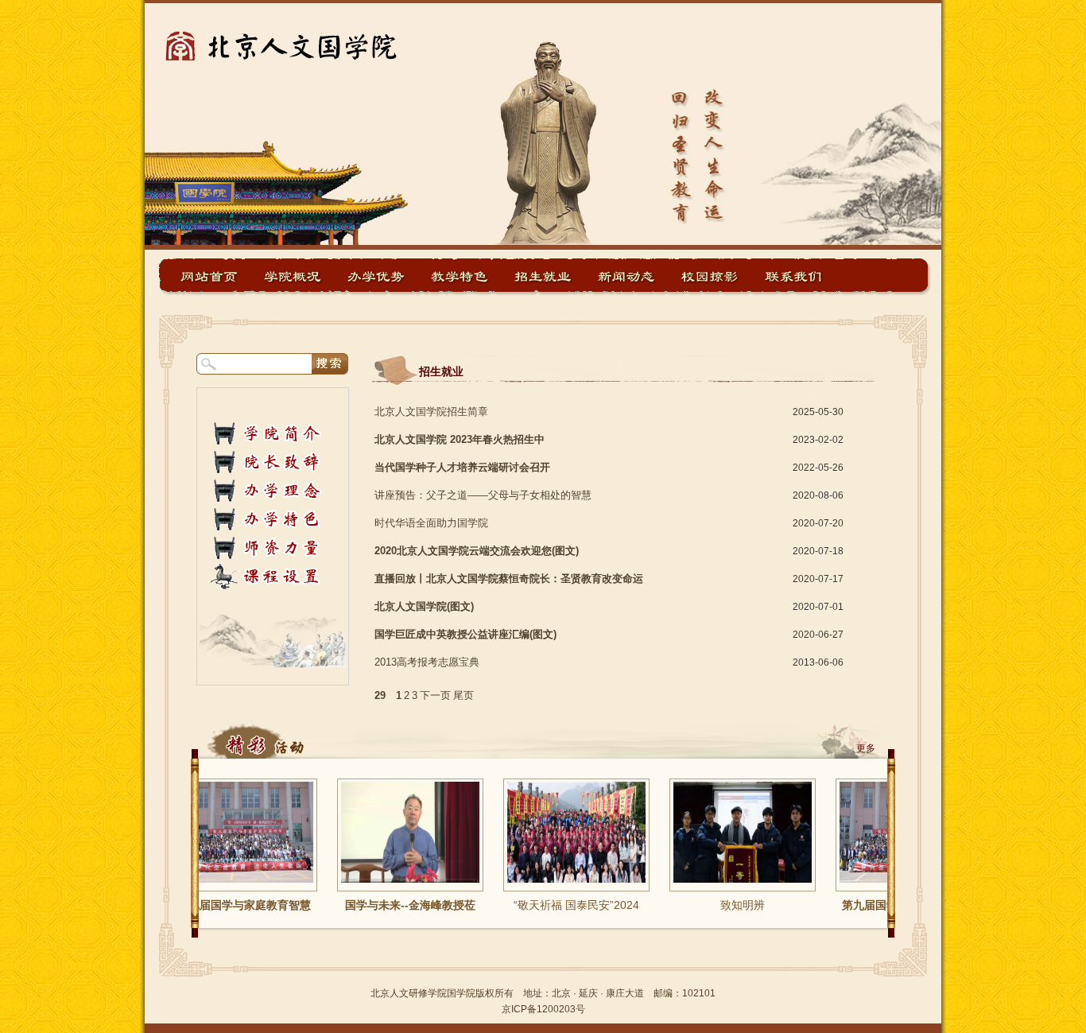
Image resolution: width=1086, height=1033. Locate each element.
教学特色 (459, 276)
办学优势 (376, 276)
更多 (865, 748)
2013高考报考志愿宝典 (426, 662)
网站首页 (209, 276)
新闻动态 (626, 276)
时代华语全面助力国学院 (431, 523)
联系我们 (793, 276)
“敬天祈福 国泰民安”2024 (553, 905)
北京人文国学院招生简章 (431, 411)
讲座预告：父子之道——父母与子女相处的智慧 (482, 495)
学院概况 (292, 276)
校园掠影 (710, 276)
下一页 (435, 695)
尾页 (463, 695)
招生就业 (543, 276)
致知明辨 (719, 905)
